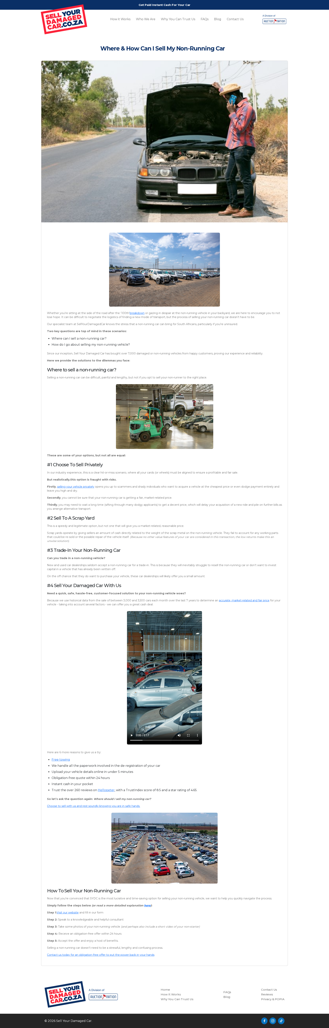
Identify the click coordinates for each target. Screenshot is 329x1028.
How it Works (120, 19)
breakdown (137, 313)
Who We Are (145, 19)
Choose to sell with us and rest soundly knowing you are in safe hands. (93, 806)
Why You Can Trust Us (178, 19)
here (147, 905)
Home (165, 989)
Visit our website (68, 912)
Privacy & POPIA (272, 999)
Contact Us (235, 19)
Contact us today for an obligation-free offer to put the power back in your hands (100, 955)
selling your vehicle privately (75, 486)
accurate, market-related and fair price (244, 600)
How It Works (171, 994)
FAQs (204, 19)
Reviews (267, 994)
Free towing (61, 759)
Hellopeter (106, 790)
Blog (217, 19)
